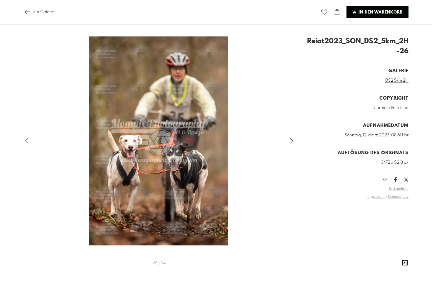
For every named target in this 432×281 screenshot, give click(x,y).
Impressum (375, 197)
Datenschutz (398, 197)
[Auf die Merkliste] (324, 12)
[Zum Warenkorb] (337, 12)
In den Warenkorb (380, 12)
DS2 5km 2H (396, 80)
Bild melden (398, 189)
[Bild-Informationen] (404, 263)
